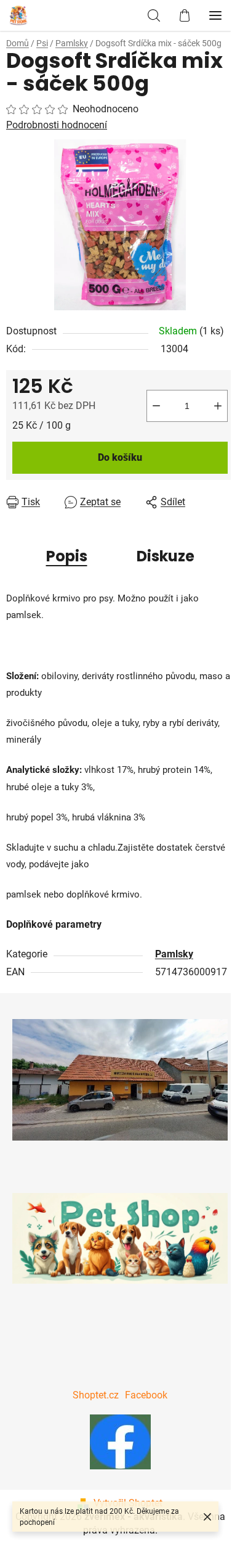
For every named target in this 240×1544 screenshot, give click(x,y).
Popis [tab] (66, 556)
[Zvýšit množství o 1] (218, 405)
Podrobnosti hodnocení (56, 125)
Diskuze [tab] (165, 556)
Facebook (146, 1395)
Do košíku (120, 457)
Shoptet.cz (96, 1395)
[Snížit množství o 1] (156, 405)
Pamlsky (174, 954)
